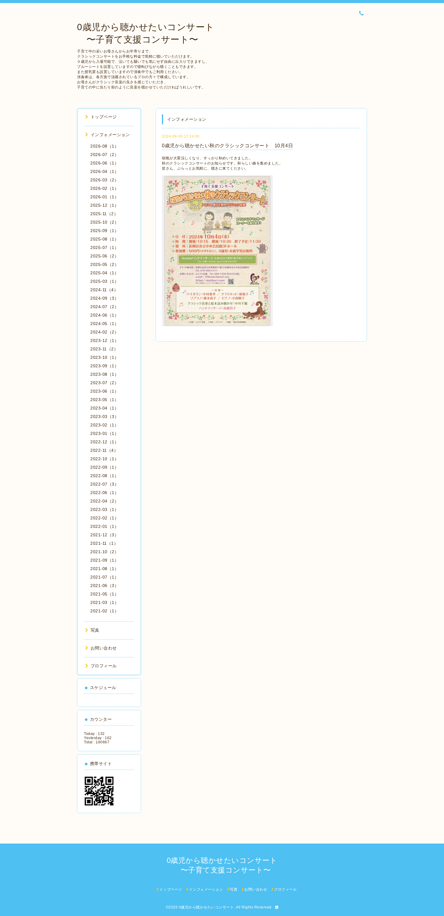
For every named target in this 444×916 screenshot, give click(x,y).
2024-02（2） (104, 332)
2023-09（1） (104, 365)
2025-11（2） (104, 213)
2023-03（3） (104, 416)
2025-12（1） (104, 205)
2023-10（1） (104, 357)
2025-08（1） (104, 239)
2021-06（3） (104, 585)
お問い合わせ (104, 648)
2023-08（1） (104, 374)
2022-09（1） (104, 467)
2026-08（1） (104, 146)
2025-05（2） (104, 264)
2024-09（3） (104, 298)
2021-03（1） (104, 602)
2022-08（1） (104, 475)
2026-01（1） (104, 196)
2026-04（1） (104, 171)
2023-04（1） (104, 408)
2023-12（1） (104, 340)
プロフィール (104, 665)
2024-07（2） (104, 306)
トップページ (104, 116)
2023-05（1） (104, 399)
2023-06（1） (104, 391)
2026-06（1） (104, 163)
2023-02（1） (104, 425)
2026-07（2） (104, 154)
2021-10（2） (104, 551)
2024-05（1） (104, 323)
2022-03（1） (104, 509)
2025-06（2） (104, 256)
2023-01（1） (104, 433)
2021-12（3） (104, 534)
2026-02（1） (104, 188)
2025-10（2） (104, 222)
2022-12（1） (104, 441)
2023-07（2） (104, 382)
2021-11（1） (104, 543)
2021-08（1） (104, 568)
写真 (95, 630)
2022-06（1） (104, 492)
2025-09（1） (104, 230)
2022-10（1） (104, 458)
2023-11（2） (104, 348)
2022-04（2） (104, 501)
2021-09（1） (104, 560)
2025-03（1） (104, 281)
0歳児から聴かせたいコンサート (206, 907)
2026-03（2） (104, 179)
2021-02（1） (104, 610)
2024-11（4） (104, 289)
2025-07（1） (104, 247)
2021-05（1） (104, 594)
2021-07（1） (104, 577)
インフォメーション (110, 134)
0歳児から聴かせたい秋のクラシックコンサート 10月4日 (227, 145)
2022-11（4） (104, 450)
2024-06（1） (104, 315)
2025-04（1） (104, 272)
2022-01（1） (104, 526)
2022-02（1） (104, 517)
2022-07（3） (104, 484)
